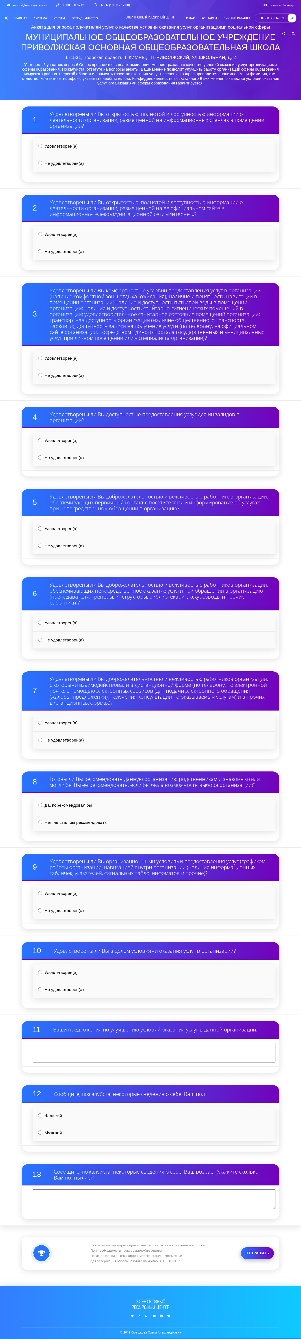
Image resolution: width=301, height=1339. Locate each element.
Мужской (53, 1132)
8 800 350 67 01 (272, 18)
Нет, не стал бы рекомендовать (76, 822)
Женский (53, 1115)
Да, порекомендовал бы (68, 805)
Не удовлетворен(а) (64, 163)
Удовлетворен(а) (61, 146)
